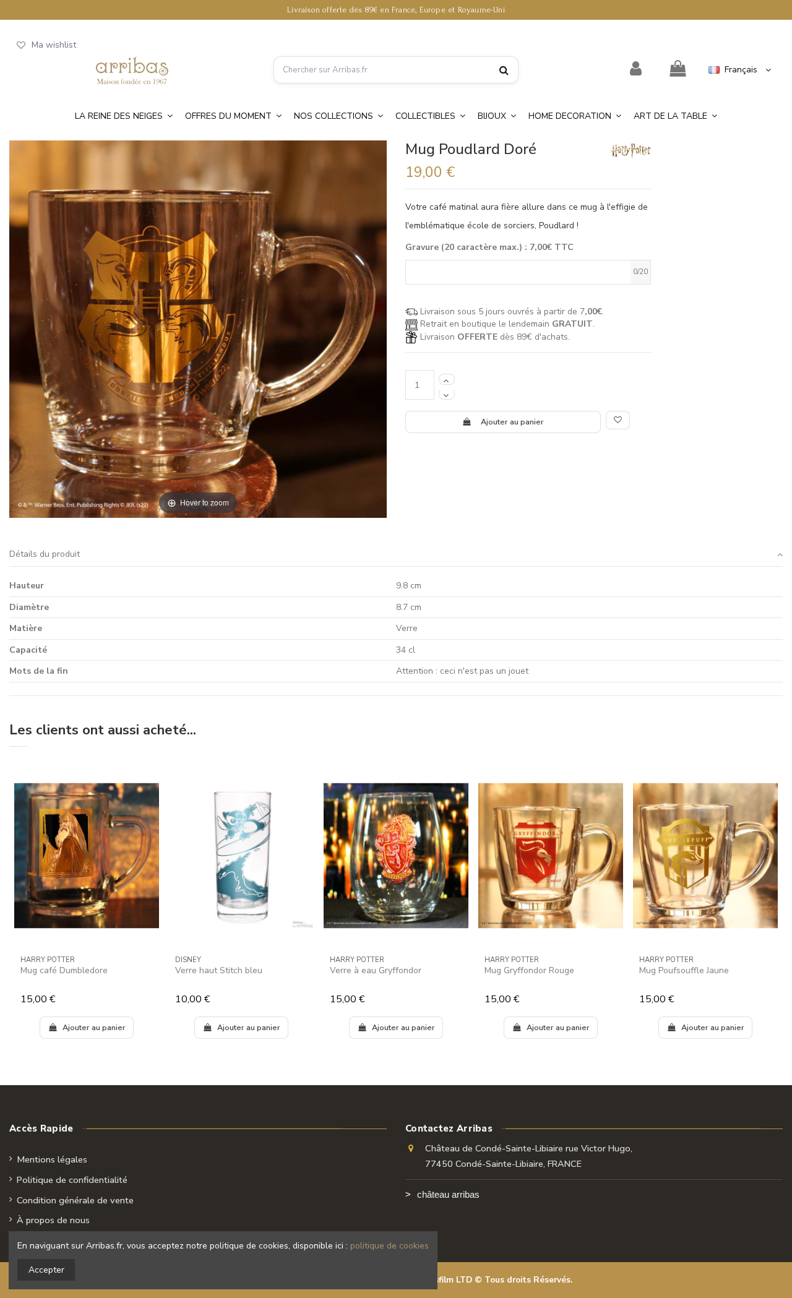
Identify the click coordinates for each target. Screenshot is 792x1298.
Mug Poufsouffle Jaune (684, 970)
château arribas (448, 1195)
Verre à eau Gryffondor (375, 970)
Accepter (46, 1270)
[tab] (396, 555)
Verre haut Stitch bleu (218, 970)
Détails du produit (44, 554)
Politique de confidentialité (72, 1180)
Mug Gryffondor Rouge (529, 970)
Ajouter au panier (512, 421)
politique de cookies (389, 1246)
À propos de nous (53, 1220)
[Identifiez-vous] (636, 69)
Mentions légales (52, 1159)
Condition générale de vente (75, 1200)
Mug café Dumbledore (64, 970)
